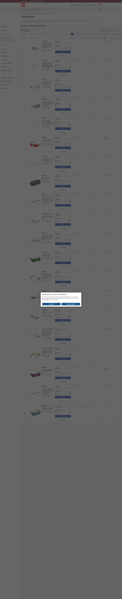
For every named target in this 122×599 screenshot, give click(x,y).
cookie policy (46, 299)
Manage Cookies (71, 304)
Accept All (51, 304)
